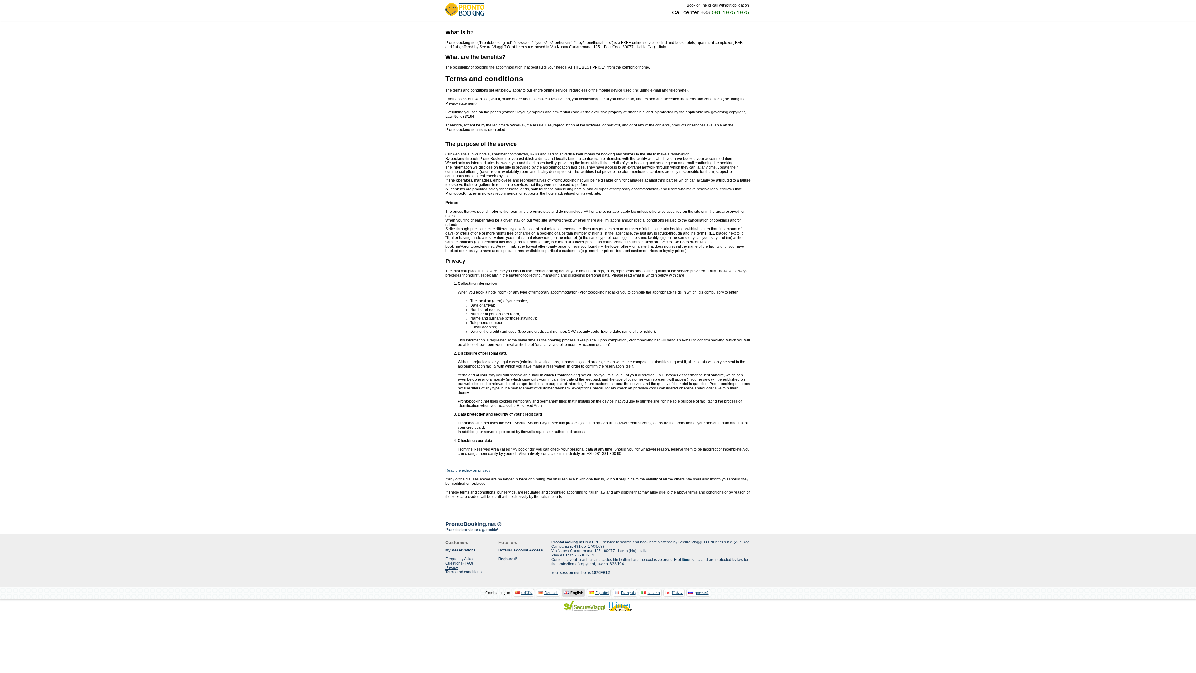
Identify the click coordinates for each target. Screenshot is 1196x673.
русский (702, 593)
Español (602, 593)
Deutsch (551, 593)
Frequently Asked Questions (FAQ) (460, 561)
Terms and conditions (463, 572)
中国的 (527, 593)
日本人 (677, 593)
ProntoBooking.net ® (473, 524)
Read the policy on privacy (467, 470)
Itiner (686, 559)
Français (628, 593)
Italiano (654, 593)
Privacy (451, 568)
